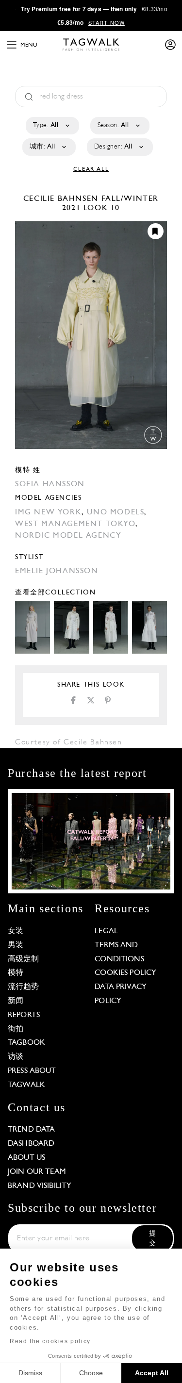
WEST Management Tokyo (75, 524)
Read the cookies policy (50, 1341)
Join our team (37, 1172)
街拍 (15, 1029)
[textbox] (51, 125)
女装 (15, 931)
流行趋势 (23, 987)
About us (26, 1158)
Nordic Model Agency (68, 536)
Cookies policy (125, 973)
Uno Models (115, 512)
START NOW (106, 22)
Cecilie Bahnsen (62, 199)
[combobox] (51, 125)
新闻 (15, 1001)
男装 (15, 945)
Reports (24, 1015)
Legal (106, 931)
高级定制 (23, 959)
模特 (15, 973)
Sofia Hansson (50, 484)
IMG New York (48, 512)
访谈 (15, 1057)
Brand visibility (39, 1186)
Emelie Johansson (57, 571)
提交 (152, 1238)
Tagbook (26, 1043)
